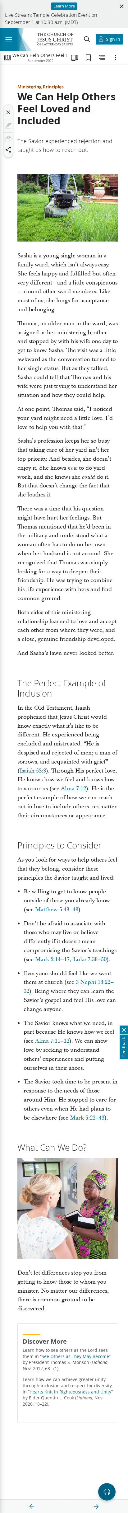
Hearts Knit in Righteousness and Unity (70, 1392)
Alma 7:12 (73, 788)
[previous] (32, 1506)
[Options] (115, 57)
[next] (96, 1506)
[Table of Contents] (7, 58)
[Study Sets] (74, 57)
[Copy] (8, 139)
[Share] (8, 150)
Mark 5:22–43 (87, 1118)
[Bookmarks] (88, 57)
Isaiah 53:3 (33, 771)
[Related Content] (102, 57)
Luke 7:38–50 (90, 959)
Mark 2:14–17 (52, 959)
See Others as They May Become (75, 1356)
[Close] (8, 112)
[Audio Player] (107, 1492)
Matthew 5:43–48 (56, 910)
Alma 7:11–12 (52, 1041)
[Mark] (8, 126)
